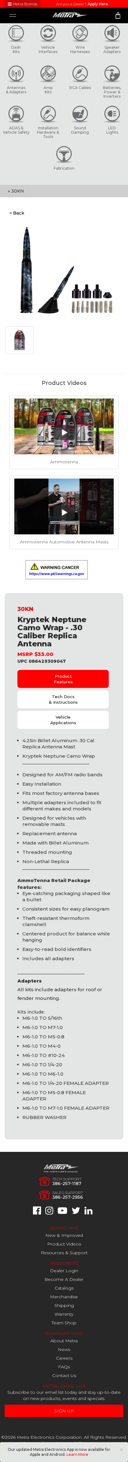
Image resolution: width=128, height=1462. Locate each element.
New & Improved (64, 1235)
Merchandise (64, 1296)
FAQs (64, 1367)
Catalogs (64, 1288)
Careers (64, 1358)
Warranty (64, 1314)
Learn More (77, 1454)
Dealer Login (64, 1270)
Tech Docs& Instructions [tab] (63, 699)
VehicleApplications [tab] (63, 720)
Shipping (64, 1305)
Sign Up (64, 1411)
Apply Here (98, 4)
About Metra (64, 1341)
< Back (16, 213)
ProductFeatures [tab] (63, 679)
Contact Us (64, 1375)
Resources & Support (64, 1252)
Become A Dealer (64, 1279)
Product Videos (64, 1244)
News (64, 1349)
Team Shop (64, 1323)
